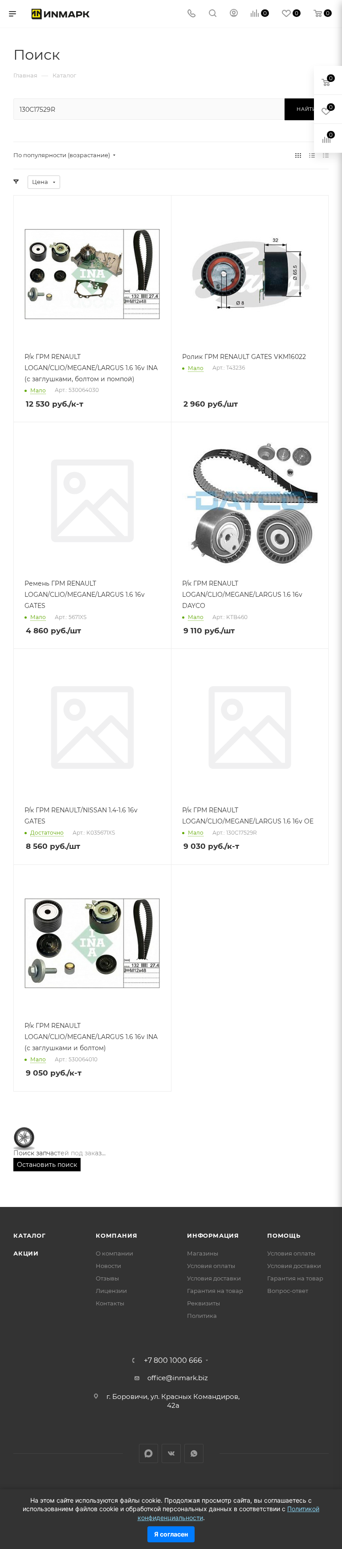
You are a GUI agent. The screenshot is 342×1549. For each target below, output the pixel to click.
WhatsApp (194, 1453)
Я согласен (171, 1534)
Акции (26, 1253)
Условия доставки (214, 1278)
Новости (108, 1265)
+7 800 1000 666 (173, 1360)
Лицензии (111, 1290)
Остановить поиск (47, 1165)
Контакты (110, 1303)
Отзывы (107, 1278)
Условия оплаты (211, 1265)
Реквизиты (203, 1303)
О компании (114, 1253)
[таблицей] (326, 155)
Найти (307, 109)
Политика (202, 1315)
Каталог (29, 1235)
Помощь (284, 1235)
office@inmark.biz (177, 1378)
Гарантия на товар (215, 1290)
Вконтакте (171, 1453)
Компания (116, 1235)
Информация (213, 1235)
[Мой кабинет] (234, 14)
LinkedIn (148, 1453)
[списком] (312, 155)
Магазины (202, 1253)
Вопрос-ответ (287, 1290)
